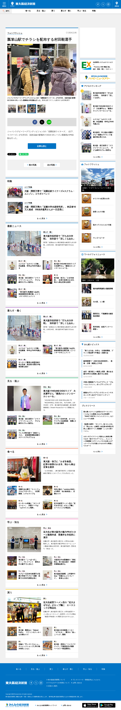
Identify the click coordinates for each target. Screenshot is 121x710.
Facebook (98, 4)
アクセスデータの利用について (59, 683)
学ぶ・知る (81, 11)
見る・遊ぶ (41, 11)
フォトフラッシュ (14, 33)
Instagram (108, 4)
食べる (28, 11)
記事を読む (42, 146)
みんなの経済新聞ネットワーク (17, 705)
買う (53, 11)
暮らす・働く (66, 11)
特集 (94, 11)
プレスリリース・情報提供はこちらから (86, 680)
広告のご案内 (52, 686)
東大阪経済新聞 (22, 4)
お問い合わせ (77, 683)
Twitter (103, 4)
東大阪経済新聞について (56, 680)
